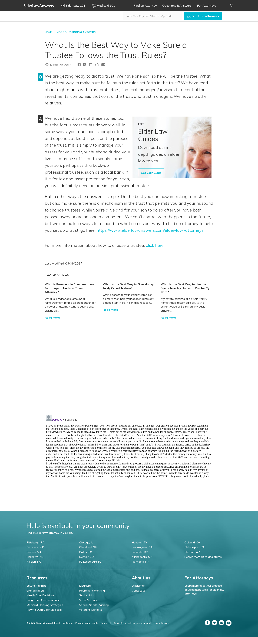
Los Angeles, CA (142, 547)
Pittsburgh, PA (36, 542)
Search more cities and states (203, 557)
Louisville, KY (140, 552)
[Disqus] (129, 363)
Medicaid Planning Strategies (45, 605)
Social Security (88, 600)
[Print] (97, 64)
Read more (52, 317)
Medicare (85, 585)
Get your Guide (151, 172)
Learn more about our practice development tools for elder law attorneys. (204, 589)
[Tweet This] (85, 65)
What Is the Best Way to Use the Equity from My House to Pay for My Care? (185, 288)
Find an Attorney (145, 5)
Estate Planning (37, 585)
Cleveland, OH (88, 547)
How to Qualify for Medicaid (44, 609)
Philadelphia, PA (194, 547)
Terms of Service (160, 623)
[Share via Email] (103, 64)
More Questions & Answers (76, 32)
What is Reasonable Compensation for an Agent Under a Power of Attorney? (69, 288)
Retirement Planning (92, 590)
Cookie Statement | (102, 623)
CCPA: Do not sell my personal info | (132, 623)
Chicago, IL (86, 542)
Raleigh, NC (34, 561)
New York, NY (140, 561)
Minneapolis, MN (142, 557)
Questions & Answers (176, 5)
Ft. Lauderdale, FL (90, 561)
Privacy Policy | (83, 623)
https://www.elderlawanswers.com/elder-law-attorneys (150, 230)
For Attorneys (206, 5)
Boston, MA (34, 552)
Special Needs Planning (94, 605)
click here (155, 245)
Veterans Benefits (90, 609)
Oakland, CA (192, 542)
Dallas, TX (85, 552)
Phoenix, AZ (192, 552)
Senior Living (87, 595)
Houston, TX (139, 542)
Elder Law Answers (39, 5)
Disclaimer (138, 585)
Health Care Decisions (40, 595)
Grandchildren (35, 590)
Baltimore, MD (35, 547)
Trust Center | (68, 623)
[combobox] (152, 16)
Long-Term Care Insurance (43, 600)
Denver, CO (86, 557)
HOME (48, 32)
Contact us (138, 590)
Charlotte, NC (35, 557)
